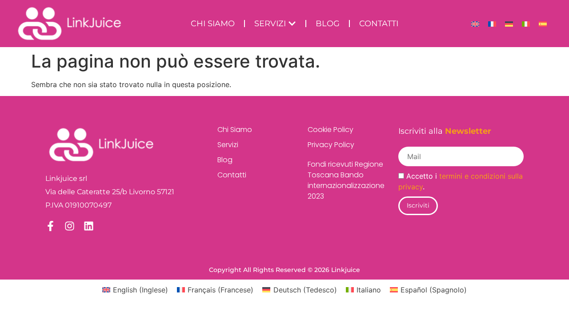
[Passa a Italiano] (525, 24)
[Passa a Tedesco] (509, 24)
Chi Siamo (234, 129)
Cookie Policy (330, 129)
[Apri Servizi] (292, 24)
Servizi (227, 145)
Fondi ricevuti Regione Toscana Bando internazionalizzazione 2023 (339, 180)
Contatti (231, 175)
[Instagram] (69, 226)
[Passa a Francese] (492, 24)
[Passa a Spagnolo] (542, 24)
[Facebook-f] (50, 226)
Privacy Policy (331, 145)
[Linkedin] (89, 226)
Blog (224, 160)
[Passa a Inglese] (475, 24)
